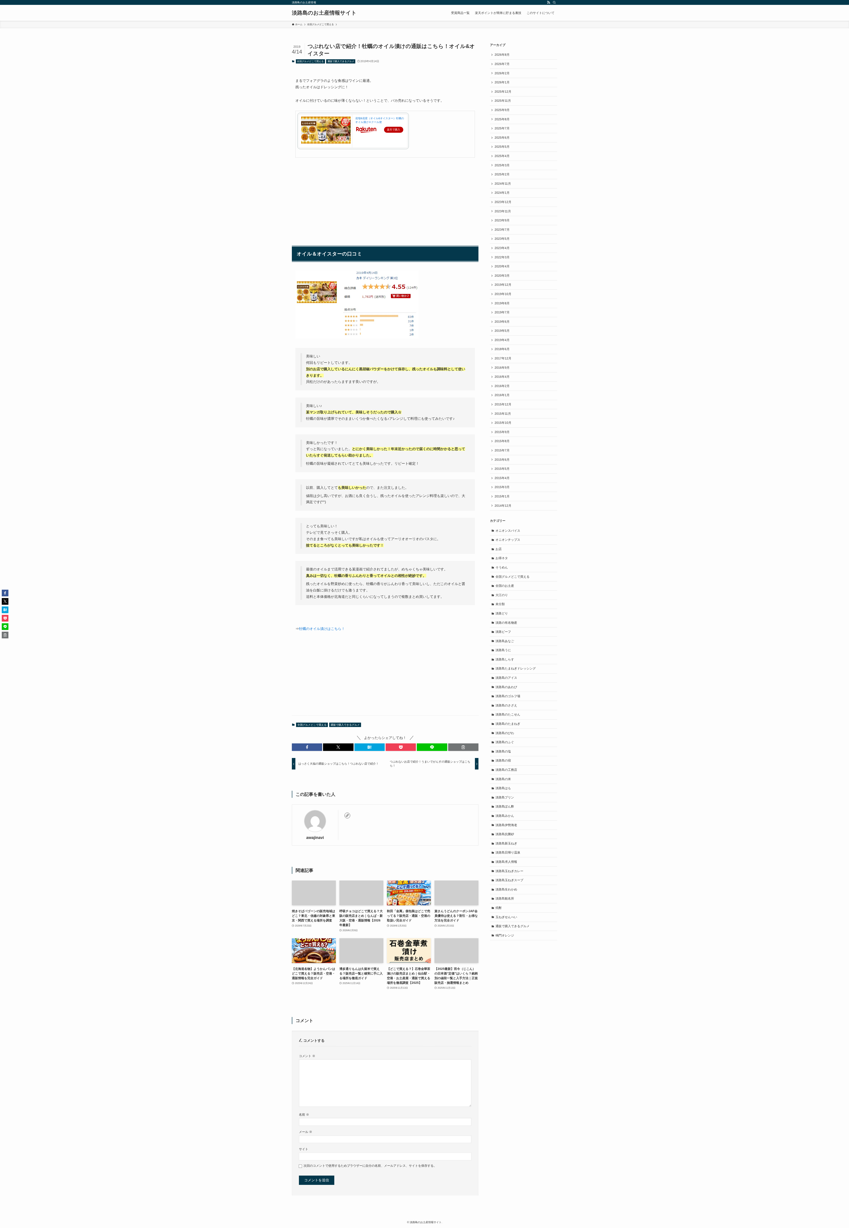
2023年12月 (503, 202)
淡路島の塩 (503, 751)
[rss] (548, 2)
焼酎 (498, 907)
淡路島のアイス (506, 677)
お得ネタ (501, 558)
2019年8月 (502, 303)
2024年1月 (502, 192)
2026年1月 (502, 82)
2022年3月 (502, 257)
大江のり (501, 595)
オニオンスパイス (507, 530)
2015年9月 (502, 432)
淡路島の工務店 (506, 769)
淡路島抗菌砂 (504, 834)
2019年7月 (502, 312)
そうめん (501, 567)
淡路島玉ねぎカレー (509, 871)
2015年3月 (502, 487)
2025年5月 (502, 146)
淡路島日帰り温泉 (507, 852)
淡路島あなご (504, 641)
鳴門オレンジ (504, 935)
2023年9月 (502, 220)
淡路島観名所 (504, 898)
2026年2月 (502, 73)
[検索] (554, 2)
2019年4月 (502, 340)
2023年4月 (502, 248)
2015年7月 (502, 450)
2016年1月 (502, 395)
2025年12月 (503, 91)
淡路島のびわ (504, 733)
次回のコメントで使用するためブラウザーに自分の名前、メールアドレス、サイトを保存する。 (370, 1165)
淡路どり (501, 613)
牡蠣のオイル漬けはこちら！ (322, 629)
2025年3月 (502, 165)
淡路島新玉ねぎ (506, 843)
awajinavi (315, 837)
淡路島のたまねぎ (507, 723)
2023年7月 (502, 229)
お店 (498, 549)
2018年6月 (502, 349)
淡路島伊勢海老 (506, 825)
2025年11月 (503, 100)
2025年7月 (502, 128)
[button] (307, 747)
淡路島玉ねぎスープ (509, 880)
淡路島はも (503, 788)
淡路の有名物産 (506, 622)
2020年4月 (502, 266)
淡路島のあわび (506, 687)
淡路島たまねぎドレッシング (515, 668)
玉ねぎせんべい (506, 917)
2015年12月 (503, 404)
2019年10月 (503, 294)
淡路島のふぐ (504, 742)
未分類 (500, 604)
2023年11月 (503, 211)
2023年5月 (502, 238)
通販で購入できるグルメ (340, 61)
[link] (347, 815)
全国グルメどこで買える (310, 61)
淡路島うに (503, 650)
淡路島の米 (503, 779)
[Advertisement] (385, 196)
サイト (303, 1149)
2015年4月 (502, 478)
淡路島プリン (504, 797)
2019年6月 (502, 321)
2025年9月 (502, 110)
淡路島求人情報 (506, 861)
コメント (307, 1056)
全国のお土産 (504, 585)
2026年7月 (502, 64)
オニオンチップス (507, 539)
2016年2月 (502, 386)
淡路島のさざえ (506, 705)
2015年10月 (503, 422)
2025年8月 (502, 119)
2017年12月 (503, 358)
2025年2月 (502, 174)
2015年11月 (503, 413)
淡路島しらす (504, 659)
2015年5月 (502, 468)
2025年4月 (502, 156)
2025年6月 (502, 137)
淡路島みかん (504, 815)
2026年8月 (502, 54)
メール (305, 1132)
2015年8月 (502, 441)
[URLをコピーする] (463, 747)
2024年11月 (503, 183)
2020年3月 (502, 275)
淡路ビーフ (503, 631)
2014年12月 (503, 505)
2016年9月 (502, 367)
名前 (304, 1114)
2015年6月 (502, 459)
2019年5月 (502, 330)
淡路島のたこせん (507, 714)
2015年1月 (502, 496)
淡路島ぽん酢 (504, 806)
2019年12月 (503, 284)
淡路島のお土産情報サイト (324, 12)
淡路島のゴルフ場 (507, 696)
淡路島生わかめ (506, 889)
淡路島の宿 (503, 760)
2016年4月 (502, 376)
